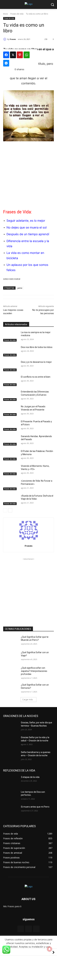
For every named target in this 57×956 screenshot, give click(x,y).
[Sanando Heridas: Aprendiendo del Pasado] (10, 440)
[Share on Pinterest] (20, 55)
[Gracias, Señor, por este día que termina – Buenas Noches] (10, 726)
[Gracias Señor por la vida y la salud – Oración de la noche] (10, 741)
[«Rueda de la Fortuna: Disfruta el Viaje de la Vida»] (10, 499)
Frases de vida (16, 13)
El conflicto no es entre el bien (35, 377)
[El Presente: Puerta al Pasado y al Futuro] (10, 425)
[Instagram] (36, 929)
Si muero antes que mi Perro (35, 806)
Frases (13, 39)
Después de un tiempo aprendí (27, 234)
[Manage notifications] (49, 949)
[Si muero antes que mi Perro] (10, 810)
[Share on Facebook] (6, 55)
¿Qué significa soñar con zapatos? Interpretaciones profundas (34, 671)
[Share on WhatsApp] (27, 55)
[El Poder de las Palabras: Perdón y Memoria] (10, 455)
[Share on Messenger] (6, 63)
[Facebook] (21, 929)
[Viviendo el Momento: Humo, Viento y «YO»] (10, 470)
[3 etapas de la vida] (10, 781)
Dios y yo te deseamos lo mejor (36, 362)
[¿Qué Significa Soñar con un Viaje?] (10, 656)
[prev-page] (5, 510)
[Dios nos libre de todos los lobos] (10, 351)
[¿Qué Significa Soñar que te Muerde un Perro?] (10, 640)
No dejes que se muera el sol (26, 227)
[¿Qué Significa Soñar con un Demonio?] (10, 688)
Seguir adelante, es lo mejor (25, 220)
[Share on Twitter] (13, 55)
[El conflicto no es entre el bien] (10, 380)
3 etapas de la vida (30, 777)
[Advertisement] (28, 174)
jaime (19, 288)
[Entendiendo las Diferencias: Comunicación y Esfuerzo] (10, 395)
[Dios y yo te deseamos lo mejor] (10, 366)
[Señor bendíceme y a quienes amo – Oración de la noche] (10, 756)
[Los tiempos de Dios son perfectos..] (10, 795)
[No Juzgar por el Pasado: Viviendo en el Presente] (10, 410)
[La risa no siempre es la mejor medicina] (10, 336)
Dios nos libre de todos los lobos (36, 347)
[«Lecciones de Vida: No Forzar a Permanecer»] (10, 484)
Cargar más (27, 699)
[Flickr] (28, 929)
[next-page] (10, 510)
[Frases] (5, 39)
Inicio (5, 13)
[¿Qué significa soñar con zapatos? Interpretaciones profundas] (10, 671)
